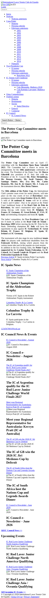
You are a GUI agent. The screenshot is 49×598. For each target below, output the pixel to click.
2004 (19, 38)
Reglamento (16, 101)
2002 (19, 33)
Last (18, 329)
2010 (19, 52)
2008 (19, 47)
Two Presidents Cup (14, 66)
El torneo (15, 68)
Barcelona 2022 (23, 75)
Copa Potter (11, 21)
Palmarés (15, 64)
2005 (19, 40)
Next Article (6, 259)
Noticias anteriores (19, 19)
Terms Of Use (17, 597)
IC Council (10, 113)
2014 (19, 61)
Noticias (9, 16)
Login (3, 7)
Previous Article (7, 257)
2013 (19, 59)
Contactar (15, 111)
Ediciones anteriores (19, 28)
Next (15, 329)
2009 (19, 49)
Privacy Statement (31, 597)
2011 (19, 54)
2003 (19, 35)
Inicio (8, 14)
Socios (14, 104)
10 (11, 329)
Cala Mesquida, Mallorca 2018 (29, 87)
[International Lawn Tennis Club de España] (19, 2)
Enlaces (14, 108)
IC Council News (18, 115)
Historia (14, 23)
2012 (19, 56)
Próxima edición (18, 26)
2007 (19, 45)
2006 (19, 42)
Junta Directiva (23, 106)
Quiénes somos (12, 97)
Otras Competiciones (15, 94)
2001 (19, 30)
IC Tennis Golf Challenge (17, 78)
